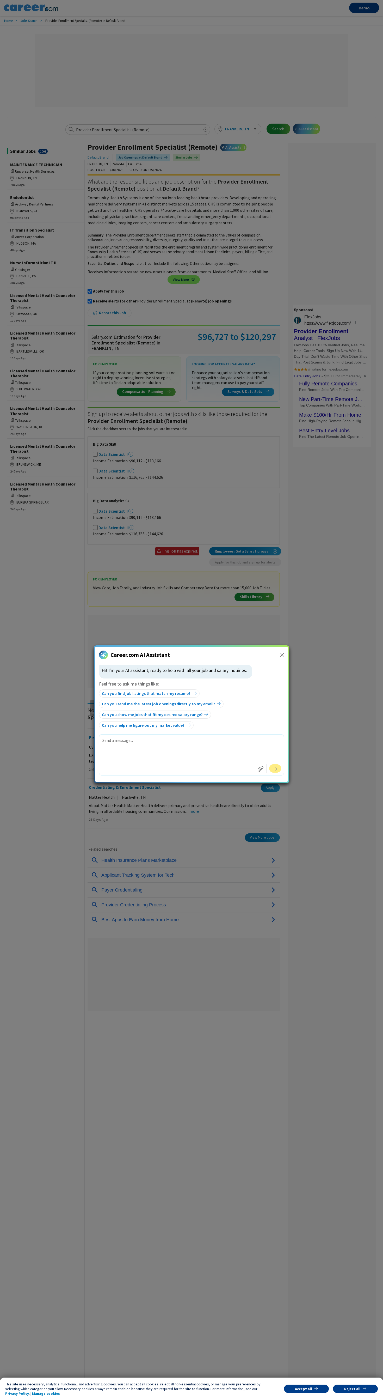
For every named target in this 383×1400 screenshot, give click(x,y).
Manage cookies (46, 1393)
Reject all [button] (352, 1388)
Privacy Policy (17, 1393)
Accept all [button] (303, 1388)
